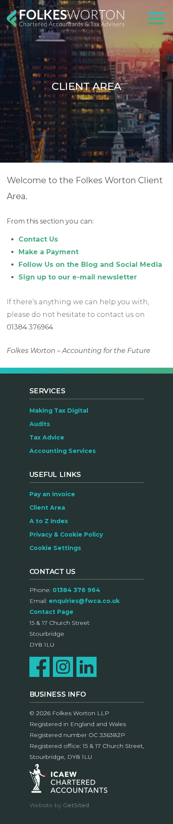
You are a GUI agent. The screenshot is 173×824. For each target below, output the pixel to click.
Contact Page (51, 611)
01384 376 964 (76, 590)
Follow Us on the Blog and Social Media (90, 265)
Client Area (47, 507)
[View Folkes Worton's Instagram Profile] (63, 667)
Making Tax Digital (58, 410)
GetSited (76, 805)
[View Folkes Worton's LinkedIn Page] (86, 667)
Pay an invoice (52, 494)
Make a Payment (48, 252)
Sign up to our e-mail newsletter (77, 277)
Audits (39, 424)
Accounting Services (62, 451)
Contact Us (38, 239)
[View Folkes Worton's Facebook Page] (39, 667)
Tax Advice (46, 437)
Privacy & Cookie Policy (66, 534)
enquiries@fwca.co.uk (84, 601)
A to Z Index (48, 521)
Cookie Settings (55, 548)
